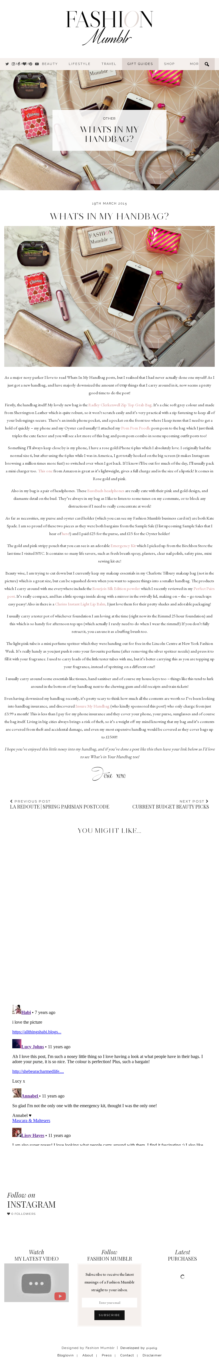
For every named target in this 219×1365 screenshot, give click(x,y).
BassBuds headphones (105, 490)
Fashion (22, 64)
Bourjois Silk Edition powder (116, 588)
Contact (127, 1355)
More (196, 64)
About (87, 1355)
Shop (169, 64)
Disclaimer (152, 1355)
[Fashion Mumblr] (109, 27)
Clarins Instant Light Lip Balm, (80, 604)
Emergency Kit (123, 545)
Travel (109, 64)
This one (45, 471)
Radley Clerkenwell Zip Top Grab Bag (120, 404)
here (65, 533)
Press (107, 1355)
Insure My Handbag (93, 706)
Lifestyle (80, 64)
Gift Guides (140, 64)
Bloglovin (65, 1355)
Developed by (138, 1348)
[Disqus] (109, 914)
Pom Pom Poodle (136, 428)
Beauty (50, 64)
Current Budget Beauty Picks (170, 804)
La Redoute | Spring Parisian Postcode (59, 804)
